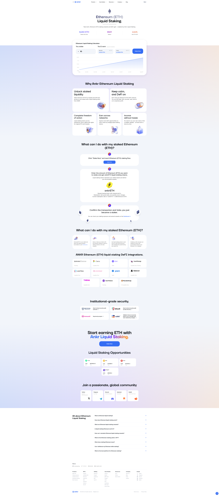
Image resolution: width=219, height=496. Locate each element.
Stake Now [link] (138, 51)
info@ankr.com (96, 491)
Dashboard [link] (127, 216)
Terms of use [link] (136, 491)
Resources (111, 2)
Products (93, 2)
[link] (217, 493)
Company (120, 2)
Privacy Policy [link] (144, 491)
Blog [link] (127, 2)
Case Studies (102, 2)
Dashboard (85, 244)
